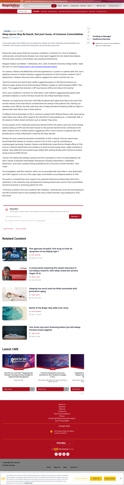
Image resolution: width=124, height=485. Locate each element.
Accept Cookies (110, 478)
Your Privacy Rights (62, 421)
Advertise (62, 407)
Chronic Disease (21, 229)
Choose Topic (23, 11)
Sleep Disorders (8, 229)
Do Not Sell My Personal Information (62, 418)
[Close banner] (121, 2)
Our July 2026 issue (101, 11)
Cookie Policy (28, 483)
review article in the (26, 66)
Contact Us (62, 411)
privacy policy (41, 220)
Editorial (62, 409)
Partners (83, 6)
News (60, 6)
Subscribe (74, 216)
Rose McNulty (35, 255)
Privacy (62, 416)
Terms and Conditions (62, 414)
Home (49, 467)
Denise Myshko (36, 311)
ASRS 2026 (92, 11)
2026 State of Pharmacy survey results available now (73, 11)
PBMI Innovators (52, 11)
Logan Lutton (35, 277)
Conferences (75, 6)
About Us (62, 404)
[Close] (121, 478)
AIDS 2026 (44, 11)
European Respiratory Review (46, 66)
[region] (62, 479)
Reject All (96, 478)
